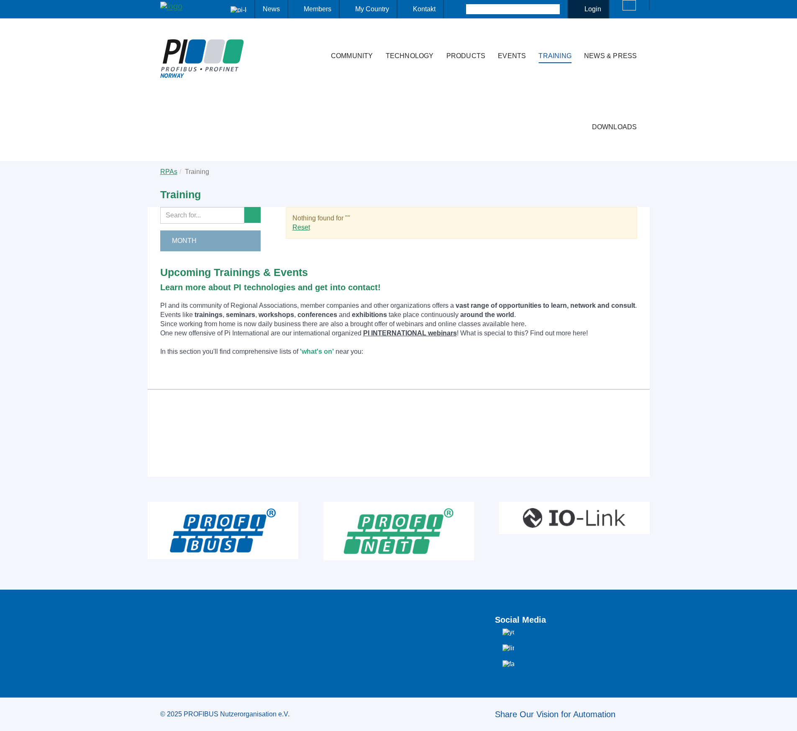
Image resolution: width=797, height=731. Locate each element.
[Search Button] (458, 9)
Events (512, 55)
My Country (372, 9)
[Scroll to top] (786, 718)
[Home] (316, 39)
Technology (410, 55)
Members (317, 9)
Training (554, 55)
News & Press (610, 55)
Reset (301, 227)
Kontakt (424, 9)
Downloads (614, 126)
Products (466, 55)
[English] (629, 5)
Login (592, 9)
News (271, 9)
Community (352, 55)
